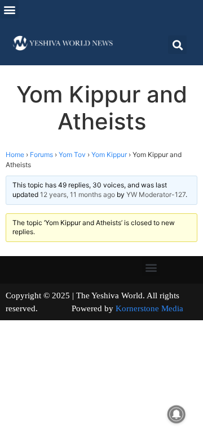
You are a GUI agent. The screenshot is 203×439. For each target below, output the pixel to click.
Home (15, 154)
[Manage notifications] (176, 414)
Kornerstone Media (149, 308)
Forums (41, 154)
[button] (9, 9)
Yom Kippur (109, 154)
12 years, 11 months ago (77, 194)
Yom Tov (72, 154)
